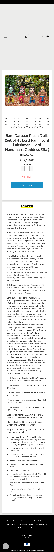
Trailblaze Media (24, 550)
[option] (27, 90)
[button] (27, 177)
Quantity (27, 164)
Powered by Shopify (37, 550)
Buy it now (27, 185)
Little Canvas (27, 155)
